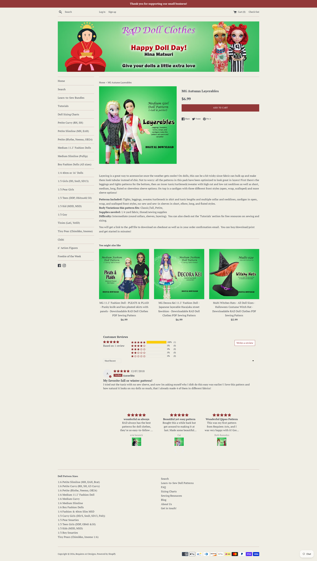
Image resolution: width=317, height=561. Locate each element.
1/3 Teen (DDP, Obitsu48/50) (75, 198)
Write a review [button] (244, 343)
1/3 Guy (62, 214)
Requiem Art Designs (86, 554)
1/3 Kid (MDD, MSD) (70, 206)
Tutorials (63, 106)
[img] (122, 371)
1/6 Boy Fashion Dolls (71, 507)
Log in (102, 11)
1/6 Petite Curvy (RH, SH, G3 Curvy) (79, 486)
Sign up (112, 11)
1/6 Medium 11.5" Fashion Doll (76, 494)
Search (62, 89)
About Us (166, 504)
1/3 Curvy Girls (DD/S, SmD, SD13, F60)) (81, 516)
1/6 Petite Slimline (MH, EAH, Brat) (79, 482)
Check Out (254, 11)
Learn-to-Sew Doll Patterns (177, 483)
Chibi (61, 239)
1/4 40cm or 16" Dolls (70, 173)
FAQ (163, 487)
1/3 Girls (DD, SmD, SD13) (73, 181)
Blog (163, 500)
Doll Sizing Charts (68, 114)
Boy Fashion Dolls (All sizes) (74, 164)
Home (61, 81)
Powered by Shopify (106, 554)
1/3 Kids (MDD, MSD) (70, 528)
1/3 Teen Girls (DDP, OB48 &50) (77, 524)
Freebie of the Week (69, 256)
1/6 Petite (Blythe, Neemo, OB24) (77, 490)
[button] (138, 342)
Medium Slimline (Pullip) (73, 156)
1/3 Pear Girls (66, 189)
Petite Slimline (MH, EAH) (73, 131)
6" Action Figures (68, 248)
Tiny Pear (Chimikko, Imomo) (75, 231)
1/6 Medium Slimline (70, 503)
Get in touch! (168, 508)
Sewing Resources (171, 495)
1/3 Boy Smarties (68, 532)
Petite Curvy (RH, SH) (70, 122)
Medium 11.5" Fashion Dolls (74, 147)
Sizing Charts (169, 491)
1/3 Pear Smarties (68, 520)
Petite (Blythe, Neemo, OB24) (75, 139)
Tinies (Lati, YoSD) (69, 223)
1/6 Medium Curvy (69, 499)
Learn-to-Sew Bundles (71, 97)
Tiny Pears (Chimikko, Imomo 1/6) (78, 537)
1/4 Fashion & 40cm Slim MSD (76, 511)
